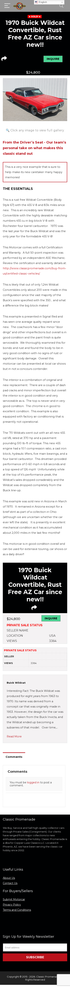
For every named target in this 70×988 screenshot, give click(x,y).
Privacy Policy (12, 904)
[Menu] (7, 6)
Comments (14, 757)
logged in (33, 782)
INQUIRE (53, 59)
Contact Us (10, 883)
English (42, 2)
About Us (9, 878)
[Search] (61, 6)
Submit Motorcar (14, 899)
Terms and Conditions (17, 910)
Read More (14, 736)
